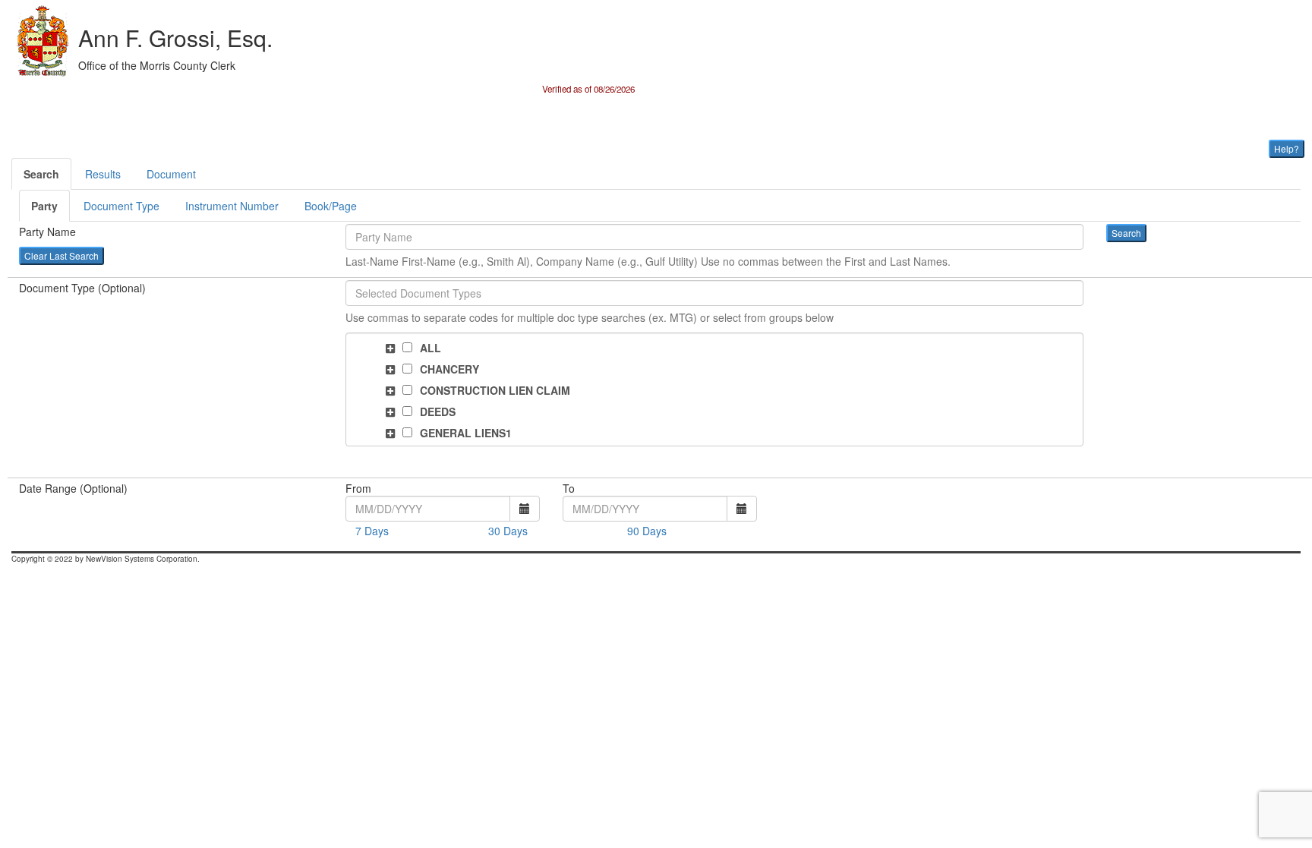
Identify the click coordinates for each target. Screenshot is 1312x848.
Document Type (121, 205)
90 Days (647, 530)
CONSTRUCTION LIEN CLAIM (495, 390)
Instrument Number (232, 205)
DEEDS (438, 411)
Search (41, 173)
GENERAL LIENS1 (466, 432)
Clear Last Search (61, 255)
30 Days (508, 530)
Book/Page (330, 205)
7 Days (372, 530)
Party (44, 205)
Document (171, 173)
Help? (1286, 148)
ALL (430, 347)
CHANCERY (449, 369)
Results (103, 173)
